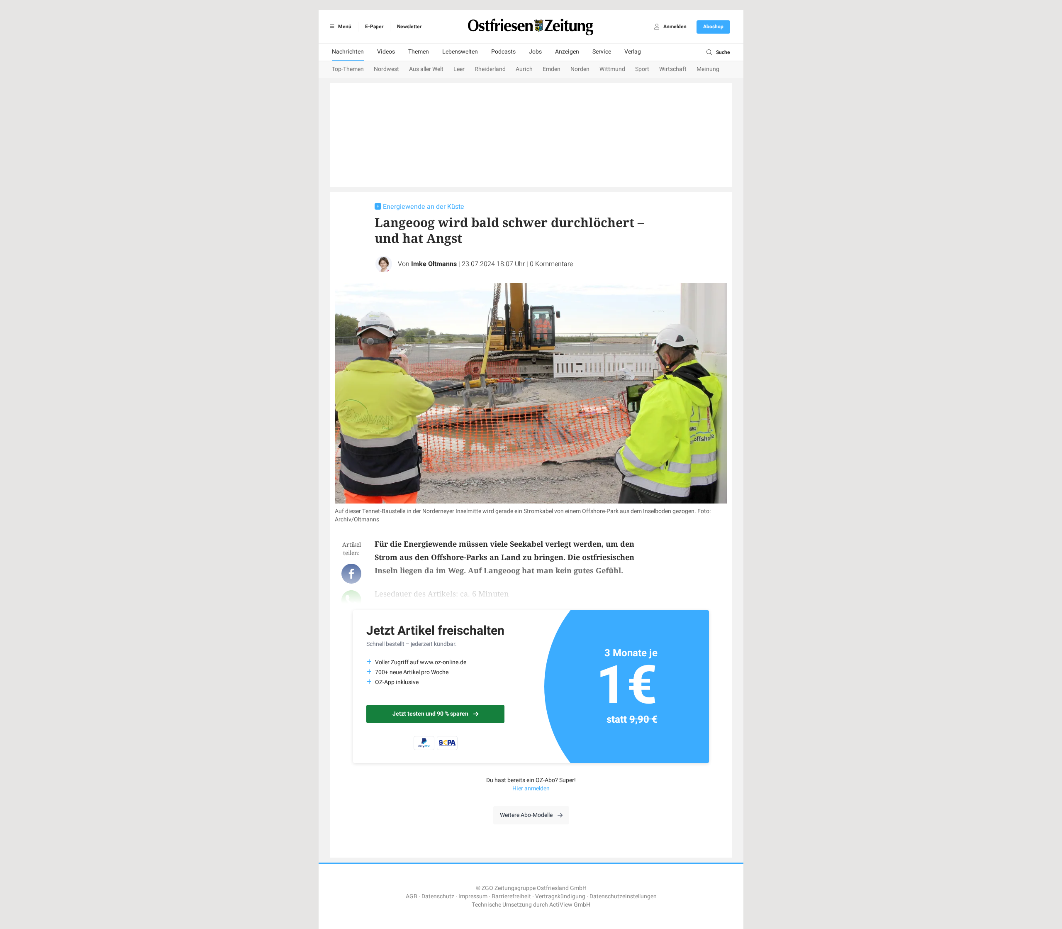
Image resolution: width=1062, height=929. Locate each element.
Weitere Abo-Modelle (526, 815)
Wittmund (612, 69)
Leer (459, 69)
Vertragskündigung (560, 896)
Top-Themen (348, 69)
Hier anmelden (531, 788)
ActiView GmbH (569, 904)
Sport (642, 69)
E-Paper (374, 26)
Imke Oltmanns (434, 264)
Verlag (632, 51)
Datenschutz (437, 896)
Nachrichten (348, 51)
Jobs (535, 51)
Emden (551, 69)
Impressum (472, 896)
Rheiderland (490, 69)
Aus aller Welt (426, 69)
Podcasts (503, 51)
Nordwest (386, 69)
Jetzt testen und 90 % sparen (430, 713)
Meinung (708, 69)
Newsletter (409, 26)
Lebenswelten (460, 51)
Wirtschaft (673, 69)
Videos (386, 51)
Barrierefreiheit (511, 896)
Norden (579, 69)
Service (601, 51)
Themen (418, 51)
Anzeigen (567, 51)
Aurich (524, 69)
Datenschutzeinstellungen (623, 896)
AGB (411, 896)
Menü (344, 26)
